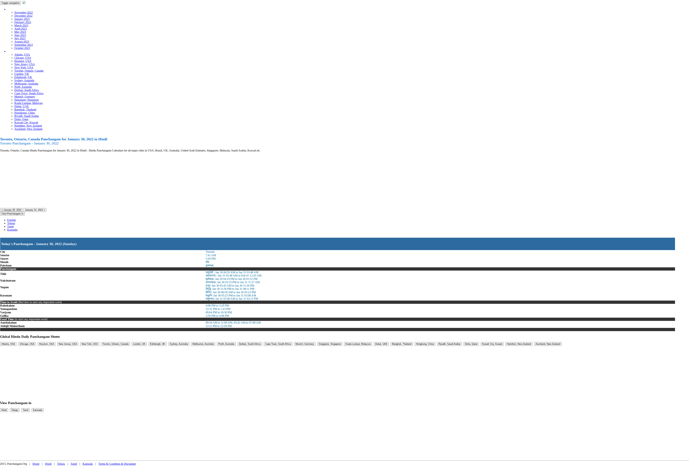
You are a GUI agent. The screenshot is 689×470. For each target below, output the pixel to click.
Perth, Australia (23, 86)
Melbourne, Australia (26, 83)
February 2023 (22, 22)
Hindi (4, 410)
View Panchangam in (12, 213)
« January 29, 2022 (11, 210)
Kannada (12, 229)
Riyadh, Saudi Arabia (26, 115)
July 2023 (19, 38)
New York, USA (23, 67)
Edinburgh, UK (23, 77)
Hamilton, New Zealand (28, 125)
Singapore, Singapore (26, 99)
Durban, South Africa (26, 90)
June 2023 (20, 35)
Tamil (10, 226)
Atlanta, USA (22, 54)
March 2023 (21, 25)
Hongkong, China (24, 112)
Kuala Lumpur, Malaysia (28, 103)
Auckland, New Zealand (28, 128)
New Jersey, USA (24, 64)
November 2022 (23, 12)
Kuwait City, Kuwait (26, 122)
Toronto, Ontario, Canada (28, 70)
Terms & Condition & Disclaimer (117, 463)
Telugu (11, 223)
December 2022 (23, 15)
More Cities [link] (13, 51)
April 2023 (20, 28)
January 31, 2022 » (35, 210)
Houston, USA (22, 61)
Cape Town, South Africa (28, 93)
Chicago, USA (22, 57)
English (11, 220)
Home (35, 463)
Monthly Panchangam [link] (19, 9)
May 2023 (20, 31)
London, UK (21, 73)
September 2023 (23, 44)
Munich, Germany (24, 96)
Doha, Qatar (21, 119)
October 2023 (22, 48)
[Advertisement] (107, 180)
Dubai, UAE (21, 106)
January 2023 (22, 18)
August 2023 (21, 41)
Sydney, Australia (24, 80)
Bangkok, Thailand (25, 109)
